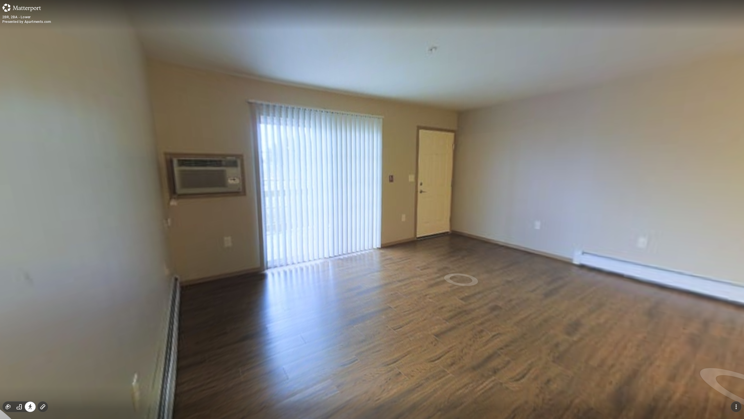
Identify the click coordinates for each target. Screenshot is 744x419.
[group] (19, 406)
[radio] (8, 407)
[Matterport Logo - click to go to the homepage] (21, 7)
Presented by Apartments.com (26, 22)
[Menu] (736, 406)
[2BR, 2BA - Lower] (372, 209)
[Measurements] (42, 406)
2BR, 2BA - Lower (16, 17)
